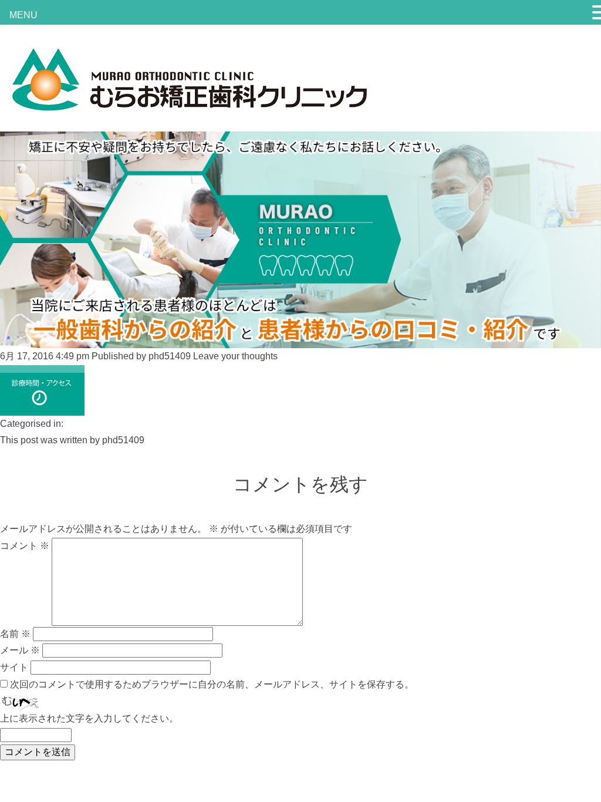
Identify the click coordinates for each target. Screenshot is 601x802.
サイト (14, 667)
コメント (24, 546)
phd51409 (169, 356)
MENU (23, 15)
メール (20, 650)
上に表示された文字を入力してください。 (89, 718)
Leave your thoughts (235, 356)
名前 (15, 634)
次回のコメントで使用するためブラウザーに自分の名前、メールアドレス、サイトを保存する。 (212, 684)
